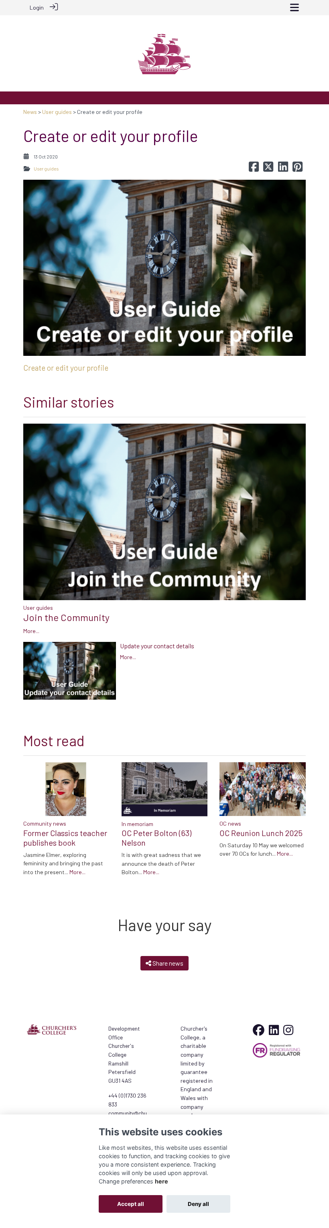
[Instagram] (288, 1032)
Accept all (130, 1204)
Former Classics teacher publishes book (65, 837)
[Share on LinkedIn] (283, 168)
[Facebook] (258, 1032)
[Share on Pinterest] (297, 168)
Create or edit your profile (65, 367)
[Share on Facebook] (254, 168)
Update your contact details (157, 646)
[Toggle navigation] (294, 7)
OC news (230, 823)
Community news (44, 823)
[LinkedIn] (274, 1032)
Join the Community (66, 617)
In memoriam (137, 823)
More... (31, 630)
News (30, 111)
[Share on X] (268, 168)
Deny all (198, 1204)
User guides (57, 111)
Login (37, 7)
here (161, 1181)
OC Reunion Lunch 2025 (261, 833)
